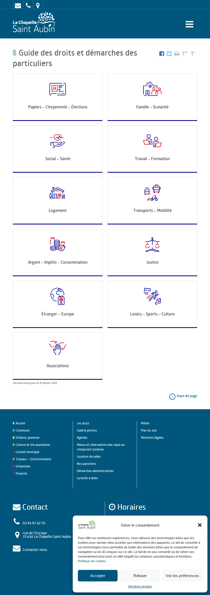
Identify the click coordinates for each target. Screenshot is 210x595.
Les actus (83, 423)
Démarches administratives (95, 471)
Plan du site (149, 430)
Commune (22, 430)
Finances (21, 473)
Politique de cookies (92, 561)
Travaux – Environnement (33, 459)
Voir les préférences (182, 575)
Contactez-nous (35, 549)
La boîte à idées (87, 478)
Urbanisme (23, 466)
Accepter (97, 575)
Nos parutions (86, 463)
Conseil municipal (27, 452)
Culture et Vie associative (33, 445)
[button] (199, 525)
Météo (145, 423)
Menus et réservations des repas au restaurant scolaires (101, 447)
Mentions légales (140, 586)
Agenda (82, 437)
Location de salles (89, 456)
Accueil (20, 423)
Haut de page (186, 395)
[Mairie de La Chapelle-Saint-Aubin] (36, 22)
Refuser (140, 575)
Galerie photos (87, 430)
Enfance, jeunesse (27, 437)
